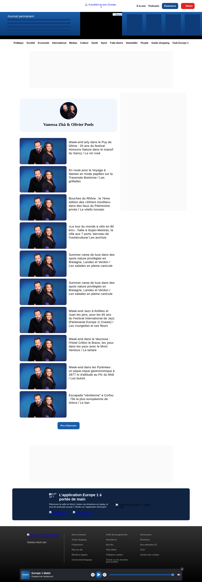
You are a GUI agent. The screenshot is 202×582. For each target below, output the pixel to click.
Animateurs (111, 539)
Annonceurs (145, 534)
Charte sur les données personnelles (117, 561)
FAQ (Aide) (111, 549)
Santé (94, 43)
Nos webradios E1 (148, 544)
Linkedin (54, 548)
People (144, 43)
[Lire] (98, 574)
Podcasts (153, 6)
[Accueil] (101, 7)
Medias (73, 43)
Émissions (170, 6)
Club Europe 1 (180, 43)
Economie (43, 43)
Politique (19, 43)
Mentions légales (80, 554)
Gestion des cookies (149, 554)
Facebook (39, 548)
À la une (141, 6)
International (59, 43)
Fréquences (77, 544)
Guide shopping (160, 43)
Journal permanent (20, 16)
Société (30, 43)
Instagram (34, 548)
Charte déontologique (82, 560)
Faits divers (116, 43)
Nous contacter (79, 534)
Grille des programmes (116, 534)
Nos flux (110, 544)
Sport (104, 43)
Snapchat (49, 548)
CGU (142, 549)
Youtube (44, 548)
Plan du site (77, 549)
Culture (84, 43)
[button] (179, 574)
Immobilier (132, 43)
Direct (189, 6)
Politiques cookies (114, 554)
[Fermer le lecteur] (182, 569)
